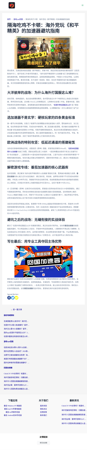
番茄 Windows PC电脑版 (13, 406)
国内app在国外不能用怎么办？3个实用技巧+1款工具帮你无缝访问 (16, 333)
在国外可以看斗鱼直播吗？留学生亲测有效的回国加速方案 (16, 325)
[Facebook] (9, 298)
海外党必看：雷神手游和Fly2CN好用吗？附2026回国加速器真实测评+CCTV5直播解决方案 (16, 385)
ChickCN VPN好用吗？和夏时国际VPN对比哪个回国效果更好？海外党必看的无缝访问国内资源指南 (16, 374)
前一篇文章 (16, 309)
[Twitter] (13, 298)
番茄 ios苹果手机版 (13, 412)
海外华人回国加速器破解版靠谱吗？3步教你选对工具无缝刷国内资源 (16, 381)
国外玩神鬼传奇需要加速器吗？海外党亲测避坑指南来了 (16, 363)
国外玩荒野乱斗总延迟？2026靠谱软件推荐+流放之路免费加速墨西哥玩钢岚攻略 (16, 351)
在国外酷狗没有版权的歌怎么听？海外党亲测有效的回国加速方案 (16, 336)
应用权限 (43, 412)
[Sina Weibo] (16, 298)
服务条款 (43, 406)
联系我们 (43, 415)
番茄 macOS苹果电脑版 (12, 409)
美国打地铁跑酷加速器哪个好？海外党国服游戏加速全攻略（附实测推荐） (16, 359)
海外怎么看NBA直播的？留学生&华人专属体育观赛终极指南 (16, 329)
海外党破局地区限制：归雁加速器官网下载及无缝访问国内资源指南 (16, 377)
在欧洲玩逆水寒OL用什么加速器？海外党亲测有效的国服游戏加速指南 (16, 347)
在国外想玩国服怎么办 (62, 105)
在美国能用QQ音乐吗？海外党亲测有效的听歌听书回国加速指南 (16, 321)
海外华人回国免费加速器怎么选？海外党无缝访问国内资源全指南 (16, 389)
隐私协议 (43, 409)
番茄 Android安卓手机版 (13, 415)
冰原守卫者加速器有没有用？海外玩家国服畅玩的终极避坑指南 (16, 355)
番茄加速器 (43, 443)
